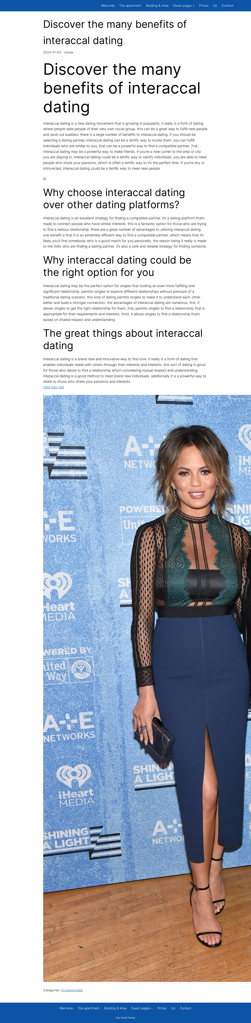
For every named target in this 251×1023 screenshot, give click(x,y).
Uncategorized (72, 990)
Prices (203, 5)
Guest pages (182, 5)
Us (215, 5)
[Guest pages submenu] (194, 6)
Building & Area (157, 5)
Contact (227, 5)
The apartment (130, 5)
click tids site (53, 387)
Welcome (108, 5)
